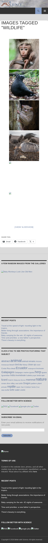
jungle (34, 375)
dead (13, 368)
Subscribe (7, 435)
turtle (12, 390)
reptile (11, 386)
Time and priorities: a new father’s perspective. (21, 338)
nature (41, 379)
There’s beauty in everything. (13, 340)
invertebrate (20, 375)
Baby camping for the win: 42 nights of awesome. (22, 335)
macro (10, 380)
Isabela (29, 375)
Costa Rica (6, 368)
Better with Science (21, 540)
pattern (34, 383)
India (12, 375)
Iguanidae (5, 375)
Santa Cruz (35, 387)
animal (16, 360)
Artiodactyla (5, 365)
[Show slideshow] (24, 227)
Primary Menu (45, 11)
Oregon (26, 383)
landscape (41, 375)
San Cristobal (26, 387)
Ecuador (21, 368)
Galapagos (7, 372)
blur (21, 364)
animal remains (28, 361)
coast (38, 365)
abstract (5, 361)
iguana (44, 372)
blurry (25, 365)
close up (32, 364)
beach (12, 365)
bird (17, 364)
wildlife (22, 390)
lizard (4, 379)
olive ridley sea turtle (15, 383)
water (17, 390)
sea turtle (5, 390)
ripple (18, 387)
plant (39, 383)
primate (4, 387)
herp (38, 372)
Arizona (39, 361)
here (35, 471)
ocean (3, 383)
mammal (30, 379)
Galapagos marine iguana (24, 372)
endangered (32, 368)
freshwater (40, 368)
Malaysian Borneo (19, 380)
